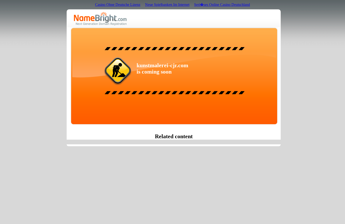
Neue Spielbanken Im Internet (167, 5)
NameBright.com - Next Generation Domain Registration (100, 18)
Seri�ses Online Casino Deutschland (222, 5)
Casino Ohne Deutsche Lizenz (117, 5)
